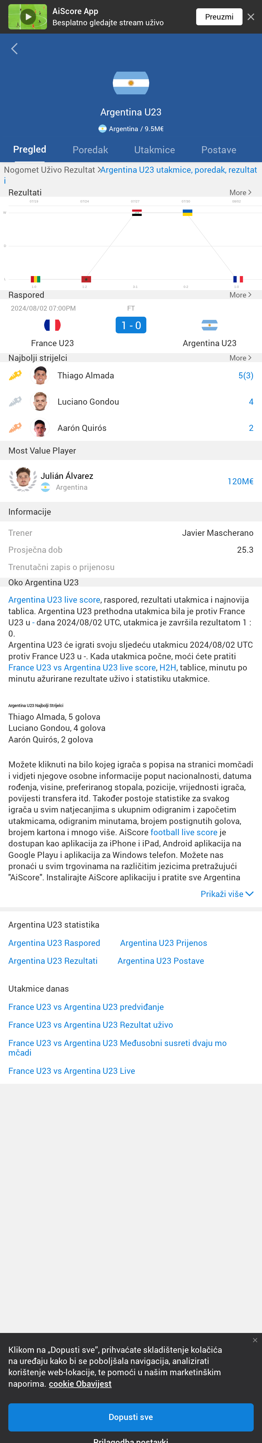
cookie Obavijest (80, 1384)
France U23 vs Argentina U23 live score (82, 667)
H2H (167, 667)
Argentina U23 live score (54, 599)
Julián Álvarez (67, 475)
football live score (184, 832)
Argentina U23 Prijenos (163, 942)
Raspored (26, 294)
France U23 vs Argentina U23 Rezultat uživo (90, 1024)
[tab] (29, 149)
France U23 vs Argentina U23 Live (71, 1070)
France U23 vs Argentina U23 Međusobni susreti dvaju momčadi (117, 1048)
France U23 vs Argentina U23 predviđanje (86, 1006)
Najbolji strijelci (37, 357)
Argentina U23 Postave (161, 960)
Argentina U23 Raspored (54, 942)
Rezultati (25, 192)
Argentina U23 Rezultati (53, 960)
